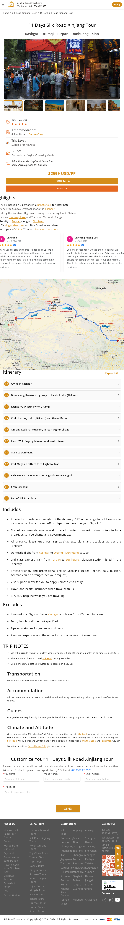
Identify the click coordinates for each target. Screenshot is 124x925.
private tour (44, 204)
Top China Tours (38, 853)
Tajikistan (90, 863)
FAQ (6, 891)
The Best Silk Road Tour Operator (11, 834)
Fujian (76, 880)
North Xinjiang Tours (37, 847)
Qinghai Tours (37, 870)
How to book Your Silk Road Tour (12, 868)
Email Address (93, 773)
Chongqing (65, 846)
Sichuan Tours (37, 874)
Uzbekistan (65, 867)
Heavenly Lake (17, 217)
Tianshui (65, 863)
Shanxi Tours (36, 911)
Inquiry (116, 4)
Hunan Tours (37, 907)
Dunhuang (72, 552)
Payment (9, 853)
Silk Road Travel (110, 888)
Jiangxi (89, 880)
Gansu (76, 838)
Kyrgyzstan (90, 867)
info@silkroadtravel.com (29, 3)
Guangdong (77, 888)
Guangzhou (77, 846)
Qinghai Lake (89, 740)
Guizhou (65, 880)
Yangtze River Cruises (65, 892)
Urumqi (59, 552)
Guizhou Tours (38, 903)
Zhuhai (89, 888)
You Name (9, 773)
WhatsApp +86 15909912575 (31, 6)
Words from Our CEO (11, 847)
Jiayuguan (65, 859)
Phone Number (51, 773)
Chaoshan (90, 899)
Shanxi (89, 884)
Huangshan (65, 850)
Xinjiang (77, 830)
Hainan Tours (37, 894)
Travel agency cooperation (12, 859)
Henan (89, 876)
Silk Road (38, 221)
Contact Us (10, 841)
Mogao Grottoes (14, 225)
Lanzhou (65, 842)
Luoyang (77, 850)
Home (6, 12)
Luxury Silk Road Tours (39, 832)
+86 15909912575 (81, 770)
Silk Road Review (9, 877)
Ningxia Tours (37, 890)
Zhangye (90, 855)
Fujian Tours (36, 886)
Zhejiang (90, 846)
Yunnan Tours (37, 857)
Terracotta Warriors (46, 229)
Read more (72, 267)
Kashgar (50, 209)
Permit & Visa (12, 895)
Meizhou (77, 899)
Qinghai (77, 876)
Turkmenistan (65, 872)
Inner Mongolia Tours (38, 880)
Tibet (76, 842)
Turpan (16, 221)
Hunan (64, 884)
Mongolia (77, 872)
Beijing (89, 830)
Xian (62, 855)
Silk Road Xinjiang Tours (24, 12)
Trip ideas (9, 786)
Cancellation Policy (38, 746)
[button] (62, 383)
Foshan (64, 899)
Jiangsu (77, 884)
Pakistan (77, 863)
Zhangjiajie (77, 855)
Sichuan (65, 876)
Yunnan (89, 872)
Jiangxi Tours (36, 898)
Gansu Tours (36, 865)
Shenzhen (90, 850)
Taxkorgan (106, 740)
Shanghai (90, 838)
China (18, 229)
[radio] (12, 124)
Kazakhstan (77, 867)
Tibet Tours (36, 861)
